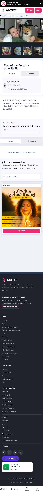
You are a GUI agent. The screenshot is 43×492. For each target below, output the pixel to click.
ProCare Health (7, 401)
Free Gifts (5, 360)
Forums (4, 369)
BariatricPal (6, 395)
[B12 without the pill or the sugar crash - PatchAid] (21, 207)
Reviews (4, 337)
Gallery (4, 376)
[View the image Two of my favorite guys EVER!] (27, 51)
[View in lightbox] (21, 30)
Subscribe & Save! (8, 350)
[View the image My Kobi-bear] (38, 51)
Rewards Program (8, 347)
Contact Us (5, 430)
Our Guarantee (7, 434)
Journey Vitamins (8, 408)
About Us (5, 320)
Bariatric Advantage (9, 411)
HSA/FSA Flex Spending (10, 327)
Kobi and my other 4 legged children (20, 126)
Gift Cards (5, 356)
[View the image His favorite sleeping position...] (17, 51)
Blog (3, 324)
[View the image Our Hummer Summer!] (6, 51)
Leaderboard (6, 372)
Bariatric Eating (7, 405)
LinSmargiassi (14, 82)
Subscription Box (8, 343)
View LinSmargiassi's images (17, 89)
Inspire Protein (7, 398)
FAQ (3, 334)
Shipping (5, 421)
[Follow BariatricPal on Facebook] (4, 452)
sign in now (13, 168)
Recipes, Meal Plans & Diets (11, 330)
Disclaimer (32, 479)
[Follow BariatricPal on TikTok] (20, 452)
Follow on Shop (12, 458)
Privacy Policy (23, 479)
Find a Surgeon (7, 379)
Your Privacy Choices (17, 482)
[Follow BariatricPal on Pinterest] (15, 452)
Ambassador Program (9, 353)
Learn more (4, 4)
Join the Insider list (10, 307)
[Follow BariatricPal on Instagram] (9, 452)
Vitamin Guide (7, 340)
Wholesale (5, 437)
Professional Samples (9, 440)
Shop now (21, 231)
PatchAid (5, 392)
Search (4, 382)
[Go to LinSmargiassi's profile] (5, 85)
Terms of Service (13, 479)
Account (4, 427)
